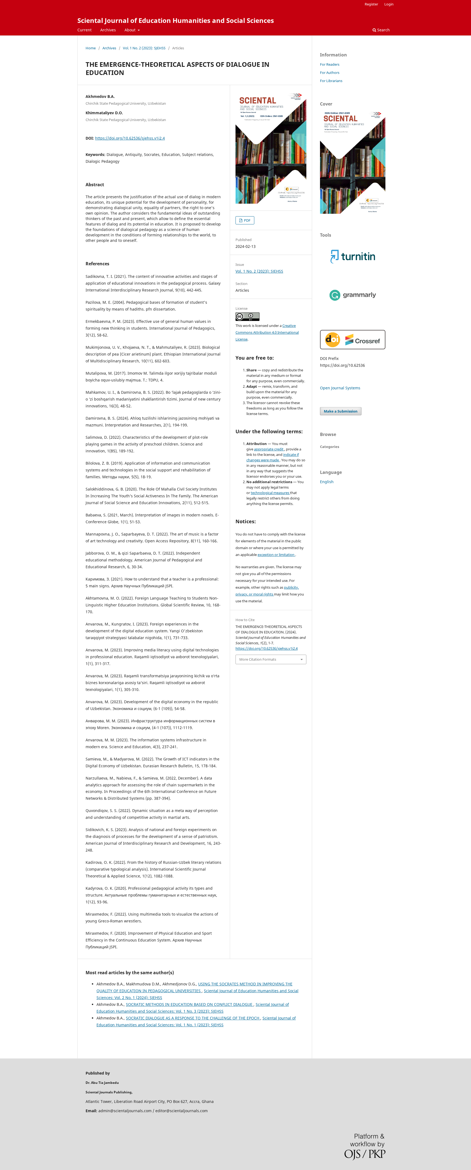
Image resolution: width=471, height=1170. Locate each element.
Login (389, 4)
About (131, 29)
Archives (108, 29)
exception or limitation (276, 554)
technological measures (270, 492)
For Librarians (331, 80)
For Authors (329, 72)
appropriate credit (269, 449)
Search (383, 29)
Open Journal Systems (340, 387)
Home (91, 48)
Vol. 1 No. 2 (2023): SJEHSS (144, 48)
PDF (246, 220)
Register (371, 4)
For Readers (329, 64)
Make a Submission (341, 411)
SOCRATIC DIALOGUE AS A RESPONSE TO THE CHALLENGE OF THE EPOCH (193, 1018)
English (327, 481)
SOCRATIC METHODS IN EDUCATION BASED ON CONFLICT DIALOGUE (189, 1004)
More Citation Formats (257, 659)
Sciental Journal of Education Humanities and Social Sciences (175, 20)
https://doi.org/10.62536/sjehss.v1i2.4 (130, 138)
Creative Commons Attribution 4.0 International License (267, 332)
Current (84, 29)
